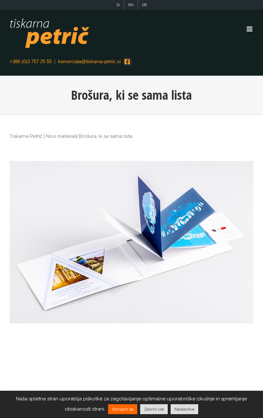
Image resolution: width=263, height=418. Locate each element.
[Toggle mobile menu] (250, 29)
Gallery (131, 242)
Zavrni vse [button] (154, 409)
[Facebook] (127, 62)
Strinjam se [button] (122, 409)
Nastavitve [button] (184, 409)
